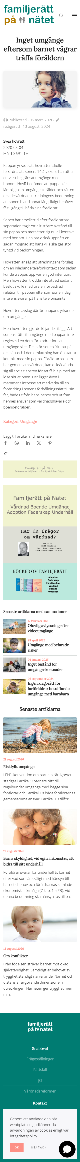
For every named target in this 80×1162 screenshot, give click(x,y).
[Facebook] (5, 442)
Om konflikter (15, 955)
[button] (74, 15)
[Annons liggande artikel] (40, 469)
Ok (17, 1147)
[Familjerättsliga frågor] (40, 581)
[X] (39, 442)
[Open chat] (67, 1149)
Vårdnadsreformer (40, 1091)
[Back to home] (28, 15)
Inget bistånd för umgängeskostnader (45, 667)
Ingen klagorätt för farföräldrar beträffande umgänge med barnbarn (49, 688)
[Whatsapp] (16, 442)
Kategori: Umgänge (20, 421)
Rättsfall (40, 1069)
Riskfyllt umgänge (18, 766)
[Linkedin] (28, 442)
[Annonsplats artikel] (40, 505)
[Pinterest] (50, 442)
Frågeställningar (40, 1058)
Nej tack (38, 1147)
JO (40, 1080)
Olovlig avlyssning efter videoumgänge (48, 628)
